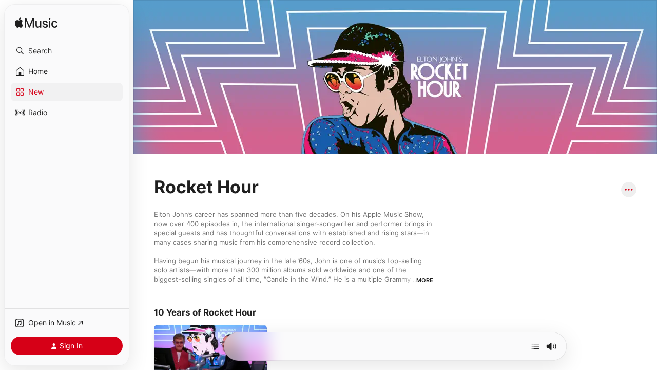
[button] (66, 51)
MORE (424, 280)
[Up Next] (535, 346)
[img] (36, 23)
